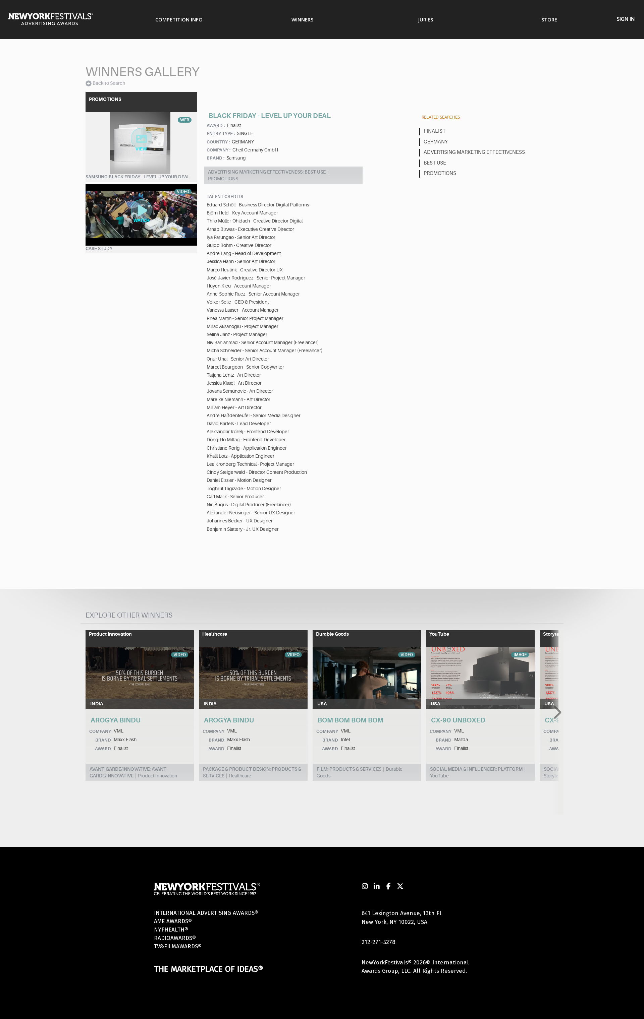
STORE (549, 19)
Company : (218, 149)
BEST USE (435, 163)
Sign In (626, 18)
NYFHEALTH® (171, 929)
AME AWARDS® (173, 921)
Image (520, 654)
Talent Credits (225, 196)
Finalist (434, 131)
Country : (218, 141)
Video (179, 654)
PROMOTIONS (440, 173)
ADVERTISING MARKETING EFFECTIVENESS (474, 152)
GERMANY (436, 142)
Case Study (99, 248)
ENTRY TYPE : (221, 133)
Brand (103, 740)
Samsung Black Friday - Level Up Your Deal (138, 176)
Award (103, 748)
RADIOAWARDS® (175, 938)
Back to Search (109, 83)
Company (100, 731)
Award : (216, 125)
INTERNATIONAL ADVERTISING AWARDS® (206, 912)
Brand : (215, 158)
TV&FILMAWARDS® (178, 946)
